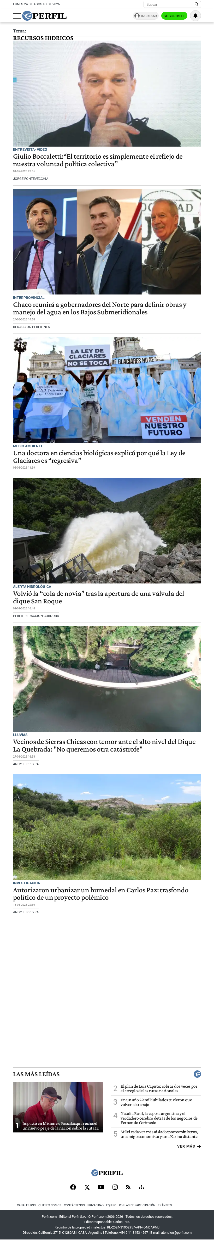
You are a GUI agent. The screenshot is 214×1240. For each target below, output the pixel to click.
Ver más (186, 1146)
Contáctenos (74, 1205)
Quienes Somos (49, 1205)
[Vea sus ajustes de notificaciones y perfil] (195, 15)
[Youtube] (101, 1187)
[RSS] (128, 1187)
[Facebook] (73, 1187)
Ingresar (149, 16)
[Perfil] (107, 1174)
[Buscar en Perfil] (196, 4)
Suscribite (174, 16)
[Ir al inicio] (44, 16)
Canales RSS (26, 1205)
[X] (87, 1188)
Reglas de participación (137, 1205)
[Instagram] (115, 1188)
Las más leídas (36, 1074)
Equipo (111, 1205)
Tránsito (165, 1205)
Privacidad (95, 1205)
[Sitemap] (141, 1187)
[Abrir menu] (17, 16)
